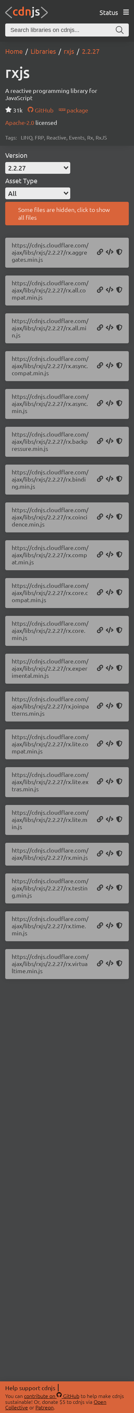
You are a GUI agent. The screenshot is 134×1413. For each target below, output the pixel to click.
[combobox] (37, 168)
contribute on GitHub (51, 1395)
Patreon (44, 1407)
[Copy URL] (100, 252)
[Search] (120, 30)
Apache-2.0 (20, 122)
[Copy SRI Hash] (119, 252)
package (76, 110)
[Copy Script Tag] (110, 252)
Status (109, 12)
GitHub (43, 110)
